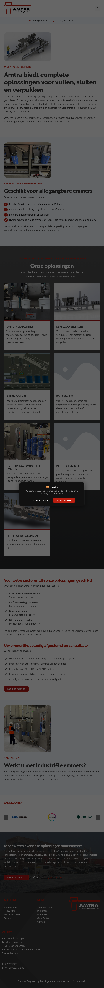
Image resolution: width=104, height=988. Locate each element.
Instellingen (40, 500)
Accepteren (64, 500)
